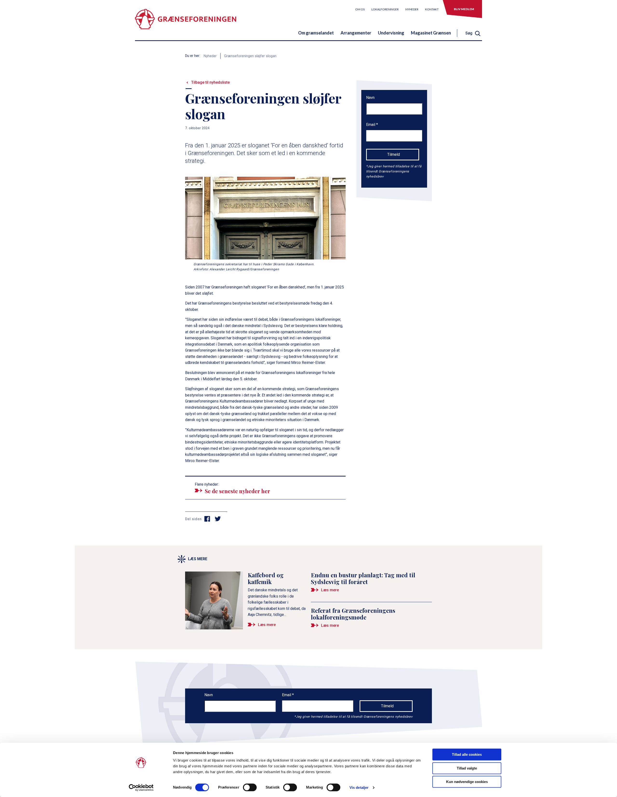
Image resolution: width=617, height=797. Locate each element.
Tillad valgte (467, 768)
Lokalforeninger (385, 9)
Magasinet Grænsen (431, 32)
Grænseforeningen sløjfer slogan (250, 56)
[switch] (250, 787)
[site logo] (185, 23)
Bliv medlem (464, 9)
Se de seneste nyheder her (237, 491)
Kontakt (432, 9)
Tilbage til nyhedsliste (210, 82)
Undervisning (391, 32)
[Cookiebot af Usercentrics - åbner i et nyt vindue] (141, 787)
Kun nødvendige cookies (467, 782)
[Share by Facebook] (207, 519)
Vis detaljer (359, 787)
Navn (370, 97)
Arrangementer (356, 32)
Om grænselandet (316, 32)
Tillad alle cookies (467, 754)
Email (371, 124)
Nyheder (411, 9)
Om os (360, 9)
